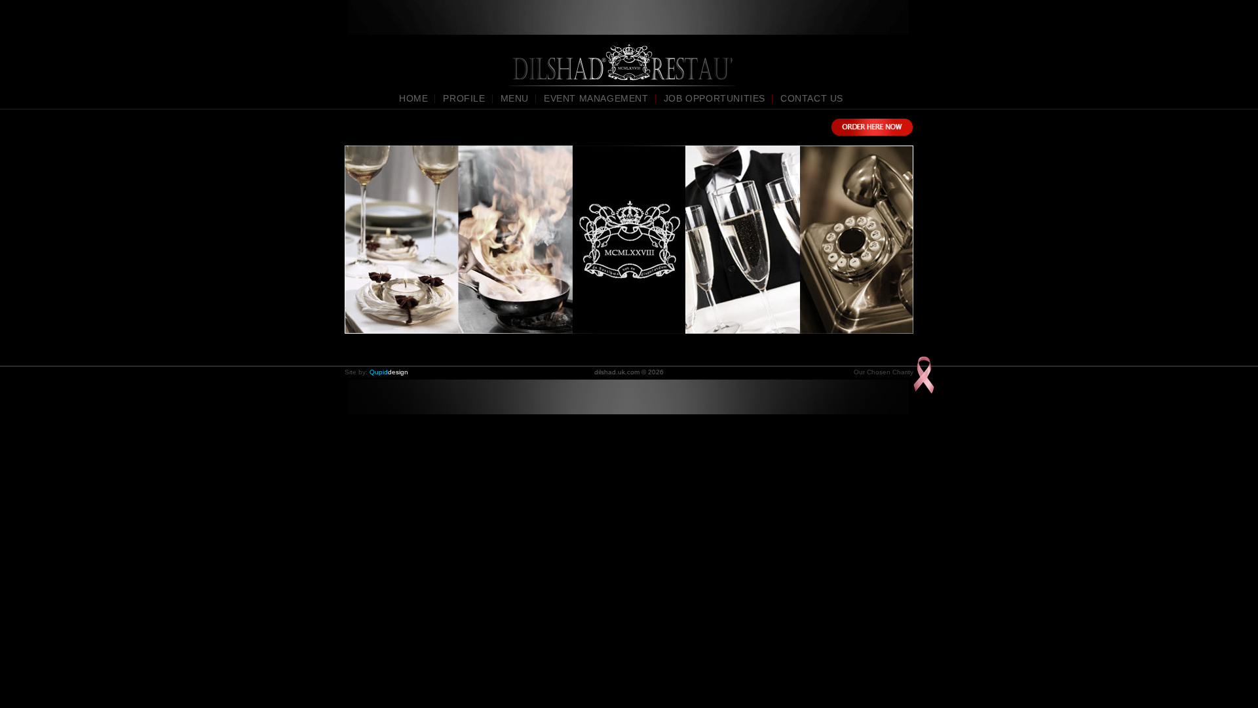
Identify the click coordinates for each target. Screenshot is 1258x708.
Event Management (596, 98)
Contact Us (811, 98)
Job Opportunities (714, 98)
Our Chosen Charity (883, 372)
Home (413, 98)
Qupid (389, 372)
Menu (515, 98)
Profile (464, 98)
